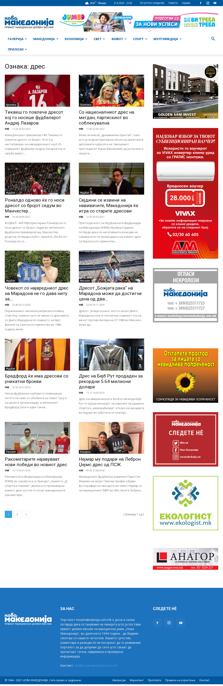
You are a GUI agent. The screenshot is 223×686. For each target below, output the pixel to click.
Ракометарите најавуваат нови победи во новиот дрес (36, 462)
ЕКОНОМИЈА (74, 39)
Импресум (119, 680)
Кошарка (85, 451)
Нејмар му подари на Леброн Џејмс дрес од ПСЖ (110, 462)
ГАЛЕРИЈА (16, 39)
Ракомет (11, 451)
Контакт (204, 680)
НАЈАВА (186, 3)
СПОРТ (138, 39)
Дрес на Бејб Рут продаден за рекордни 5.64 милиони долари (111, 381)
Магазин (85, 280)
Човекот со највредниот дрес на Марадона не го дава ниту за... (36, 293)
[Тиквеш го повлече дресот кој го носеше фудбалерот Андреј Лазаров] (37, 91)
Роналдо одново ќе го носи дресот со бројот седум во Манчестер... (34, 205)
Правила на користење (180, 680)
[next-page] (26, 514)
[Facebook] (200, 3)
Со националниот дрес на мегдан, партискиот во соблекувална (106, 118)
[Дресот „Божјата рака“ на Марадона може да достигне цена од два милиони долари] (111, 267)
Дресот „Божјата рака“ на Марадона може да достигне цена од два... (110, 293)
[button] (213, 39)
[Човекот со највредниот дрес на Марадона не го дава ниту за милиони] (37, 267)
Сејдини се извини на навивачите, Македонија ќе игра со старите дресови (108, 205)
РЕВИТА (173, 3)
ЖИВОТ (117, 39)
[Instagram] (207, 3)
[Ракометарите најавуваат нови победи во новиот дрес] (37, 438)
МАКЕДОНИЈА (44, 39)
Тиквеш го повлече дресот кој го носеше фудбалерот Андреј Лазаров (34, 118)
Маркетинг (137, 680)
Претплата (154, 680)
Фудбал (10, 192)
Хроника (11, 104)
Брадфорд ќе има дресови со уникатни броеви (36, 378)
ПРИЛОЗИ (16, 49)
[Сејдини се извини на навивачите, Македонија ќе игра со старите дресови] (111, 179)
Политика (85, 104)
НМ (7, 128)
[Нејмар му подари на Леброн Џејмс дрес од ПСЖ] (111, 438)
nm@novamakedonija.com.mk (95, 665)
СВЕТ (97, 39)
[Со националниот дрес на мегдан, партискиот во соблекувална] (111, 91)
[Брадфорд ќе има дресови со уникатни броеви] (37, 355)
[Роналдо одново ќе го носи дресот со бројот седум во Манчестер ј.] (37, 179)
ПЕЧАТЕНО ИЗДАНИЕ (152, 3)
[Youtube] (215, 3)
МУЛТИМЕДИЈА (166, 39)
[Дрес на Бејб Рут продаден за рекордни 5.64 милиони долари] (111, 355)
